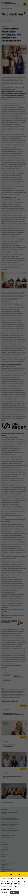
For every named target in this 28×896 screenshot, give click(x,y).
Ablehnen (4, 892)
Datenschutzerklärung (7, 889)
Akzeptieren (14, 892)
